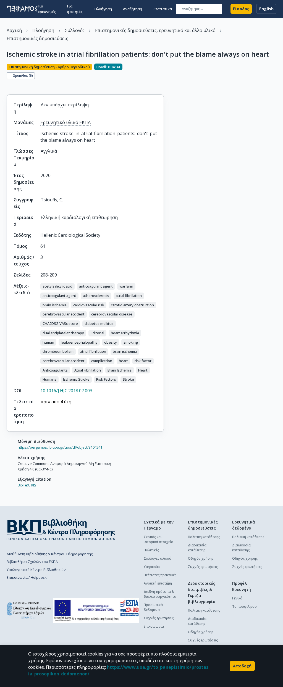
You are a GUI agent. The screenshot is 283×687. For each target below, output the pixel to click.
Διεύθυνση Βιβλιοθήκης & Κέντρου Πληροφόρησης (50, 553)
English (266, 8)
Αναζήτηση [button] (132, 8)
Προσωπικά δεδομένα (153, 607)
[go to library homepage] (61, 529)
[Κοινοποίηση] (9, 85)
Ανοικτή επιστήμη (158, 583)
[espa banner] (96, 610)
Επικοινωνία (154, 626)
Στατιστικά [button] (162, 8)
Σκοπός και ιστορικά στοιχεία (158, 539)
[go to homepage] (22, 9)
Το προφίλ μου (244, 606)
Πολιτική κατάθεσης (204, 537)
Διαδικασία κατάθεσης (197, 547)
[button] (57, 286)
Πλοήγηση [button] (103, 8)
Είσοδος (241, 8)
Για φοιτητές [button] (75, 9)
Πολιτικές (151, 550)
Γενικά (237, 598)
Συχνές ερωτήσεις (159, 618)
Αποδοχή (242, 665)
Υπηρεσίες (152, 566)
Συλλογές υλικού (157, 558)
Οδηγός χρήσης (200, 558)
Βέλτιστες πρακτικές (160, 575)
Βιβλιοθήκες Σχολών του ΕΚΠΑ (32, 561)
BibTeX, (24, 485)
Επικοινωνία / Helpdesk (27, 577)
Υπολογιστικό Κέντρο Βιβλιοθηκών (36, 569)
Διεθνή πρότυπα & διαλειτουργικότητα (160, 594)
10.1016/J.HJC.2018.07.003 (66, 391)
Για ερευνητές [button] (47, 9)
